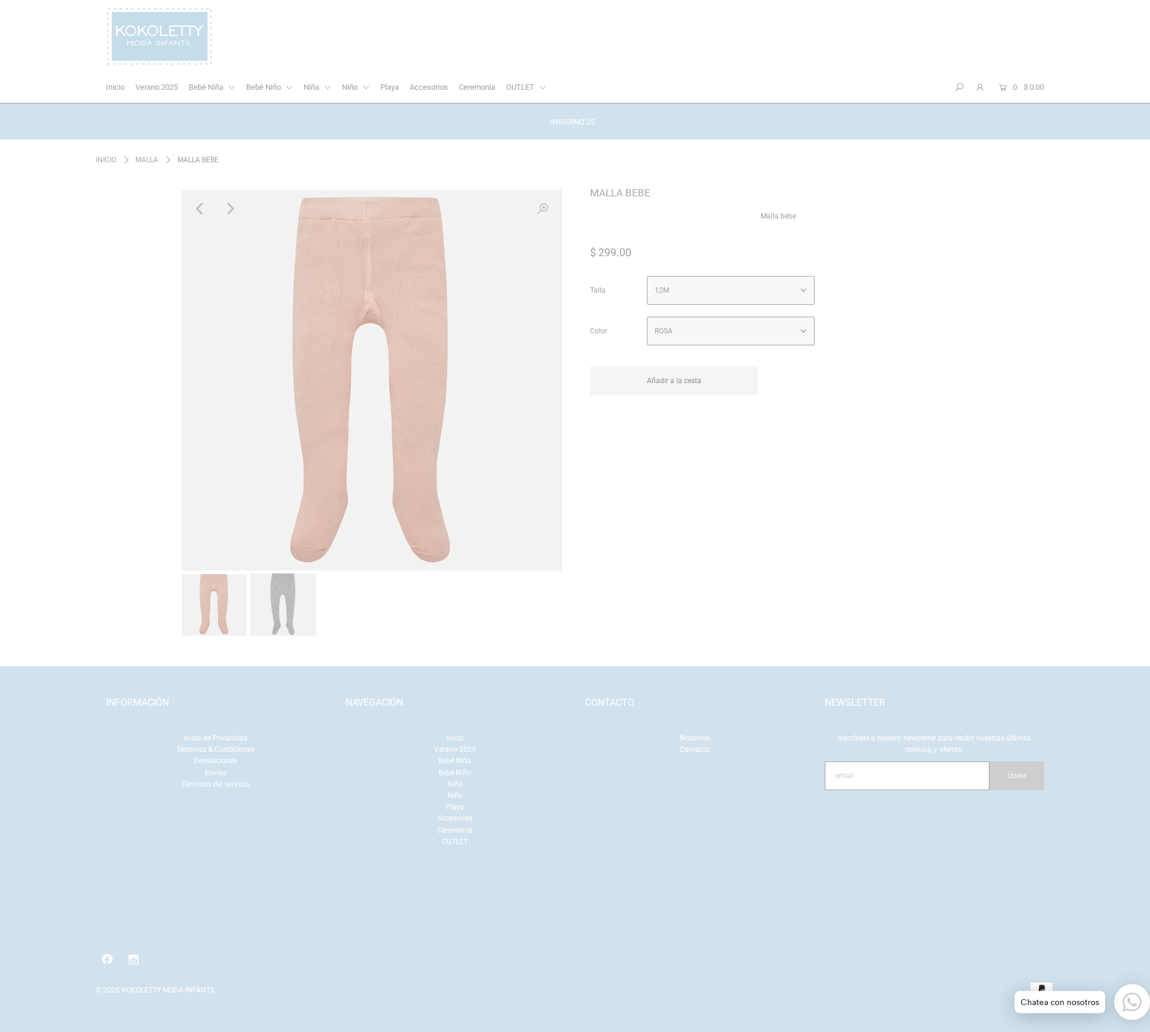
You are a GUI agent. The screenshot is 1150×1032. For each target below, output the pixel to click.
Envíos (215, 773)
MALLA (146, 160)
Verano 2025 (156, 87)
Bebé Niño (264, 87)
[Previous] (200, 209)
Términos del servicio (215, 784)
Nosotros (695, 738)
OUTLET (521, 87)
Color (598, 331)
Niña (312, 87)
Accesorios (429, 87)
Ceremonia (477, 87)
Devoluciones (215, 761)
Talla (598, 290)
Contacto (695, 749)
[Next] (230, 209)
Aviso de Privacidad (215, 738)
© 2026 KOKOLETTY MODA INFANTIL (156, 990)
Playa (389, 87)
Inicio (115, 87)
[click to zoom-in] (542, 209)
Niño (350, 87)
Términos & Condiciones (216, 749)
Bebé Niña (207, 87)
